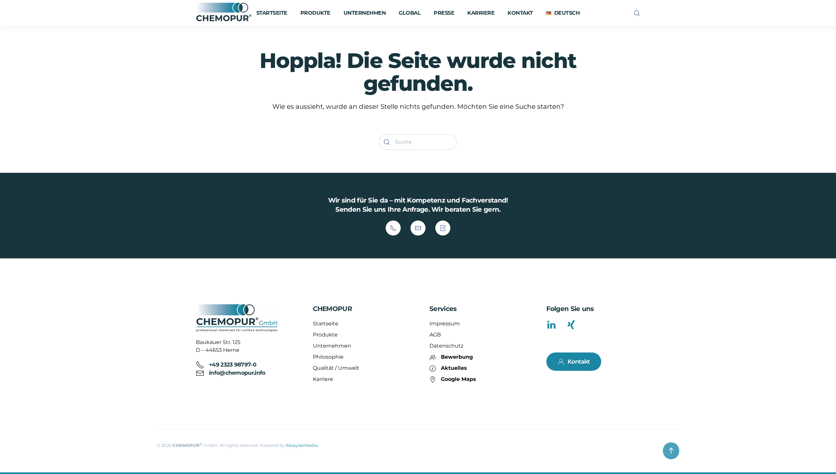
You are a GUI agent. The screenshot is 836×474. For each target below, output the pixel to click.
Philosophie (328, 357)
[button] (563, 13)
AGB (435, 335)
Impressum (444, 323)
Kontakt (520, 13)
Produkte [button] (315, 13)
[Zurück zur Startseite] (224, 13)
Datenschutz (446, 346)
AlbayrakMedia (302, 445)
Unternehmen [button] (365, 13)
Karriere (480, 13)
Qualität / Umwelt (336, 368)
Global (410, 13)
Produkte (325, 335)
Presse (444, 13)
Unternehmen (332, 346)
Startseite (271, 13)
